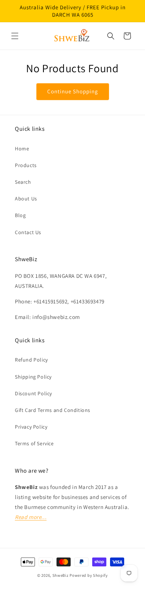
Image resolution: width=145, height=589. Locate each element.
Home (22, 148)
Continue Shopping (72, 91)
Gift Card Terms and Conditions (52, 410)
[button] (15, 36)
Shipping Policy (33, 376)
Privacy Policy (31, 426)
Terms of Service (34, 443)
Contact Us (28, 232)
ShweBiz (60, 575)
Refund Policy (31, 359)
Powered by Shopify (89, 575)
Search (23, 182)
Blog (20, 215)
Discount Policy (33, 393)
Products (26, 165)
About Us (26, 198)
